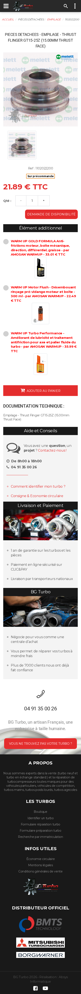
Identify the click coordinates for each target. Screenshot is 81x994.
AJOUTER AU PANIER (43, 391)
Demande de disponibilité (51, 214)
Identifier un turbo (40, 818)
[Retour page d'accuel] (40, 885)
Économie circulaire (40, 859)
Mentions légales (40, 865)
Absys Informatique (49, 979)
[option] (40, 89)
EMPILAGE (54, 19)
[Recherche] (66, 6)
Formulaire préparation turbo (40, 831)
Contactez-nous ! (52, 450)
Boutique (40, 812)
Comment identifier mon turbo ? (38, 486)
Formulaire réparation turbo (40, 824)
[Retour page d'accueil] (23, 5)
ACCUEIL (8, 19)
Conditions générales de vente (40, 871)
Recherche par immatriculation (40, 837)
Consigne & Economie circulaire (37, 496)
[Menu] (6, 6)
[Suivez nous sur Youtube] (45, 988)
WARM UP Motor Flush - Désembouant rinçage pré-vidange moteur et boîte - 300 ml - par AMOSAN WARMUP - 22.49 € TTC (43, 294)
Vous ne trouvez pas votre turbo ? (40, 744)
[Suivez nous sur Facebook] (35, 988)
